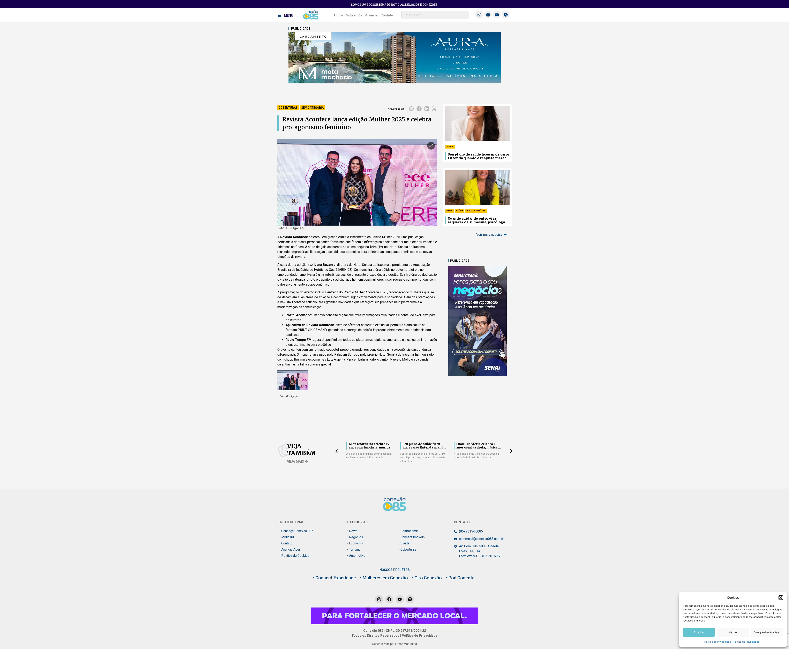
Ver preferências (766, 632)
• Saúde (404, 543)
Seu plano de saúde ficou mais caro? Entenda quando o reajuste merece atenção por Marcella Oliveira (478, 156)
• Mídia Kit (286, 537)
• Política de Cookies (294, 556)
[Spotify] (506, 14)
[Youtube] (497, 14)
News (449, 211)
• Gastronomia (409, 531)
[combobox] (434, 15)
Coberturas (288, 107)
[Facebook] (488, 14)
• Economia (355, 543)
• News (352, 531)
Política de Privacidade (717, 641)
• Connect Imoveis (412, 537)
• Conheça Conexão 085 (296, 531)
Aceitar (699, 632)
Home (338, 15)
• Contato (285, 543)
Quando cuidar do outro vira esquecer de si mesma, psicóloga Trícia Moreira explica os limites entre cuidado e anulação (477, 220)
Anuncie (371, 15)
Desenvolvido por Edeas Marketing (394, 644)
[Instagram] (479, 14)
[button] (781, 598)
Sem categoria (312, 107)
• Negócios (355, 537)
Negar (732, 632)
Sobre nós (354, 15)
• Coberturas (407, 549)
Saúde (449, 146)
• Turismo (354, 549)
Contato (387, 15)
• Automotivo (356, 556)
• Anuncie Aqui (289, 549)
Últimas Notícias (476, 211)
